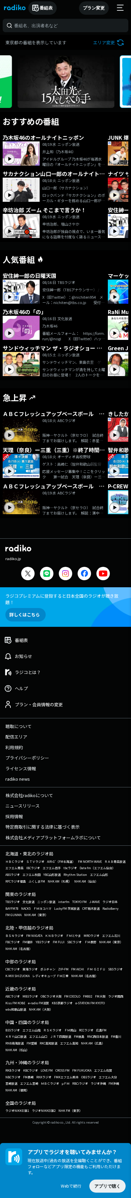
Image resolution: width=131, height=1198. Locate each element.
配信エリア (16, 736)
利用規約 (14, 747)
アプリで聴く (107, 1186)
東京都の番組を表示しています (36, 42)
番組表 (46, 7)
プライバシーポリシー (27, 758)
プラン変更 (94, 7)
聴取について (18, 726)
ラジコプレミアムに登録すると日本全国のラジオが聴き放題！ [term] (62, 599)
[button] (109, 42)
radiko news (17, 779)
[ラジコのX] (28, 574)
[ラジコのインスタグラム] (65, 573)
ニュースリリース (22, 805)
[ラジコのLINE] (46, 574)
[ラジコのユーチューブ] (103, 574)
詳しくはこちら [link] (24, 614)
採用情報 (14, 816)
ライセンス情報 (20, 768)
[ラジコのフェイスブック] (84, 574)
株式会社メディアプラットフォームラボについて (53, 837)
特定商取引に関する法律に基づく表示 (42, 827)
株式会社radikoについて (29, 795)
